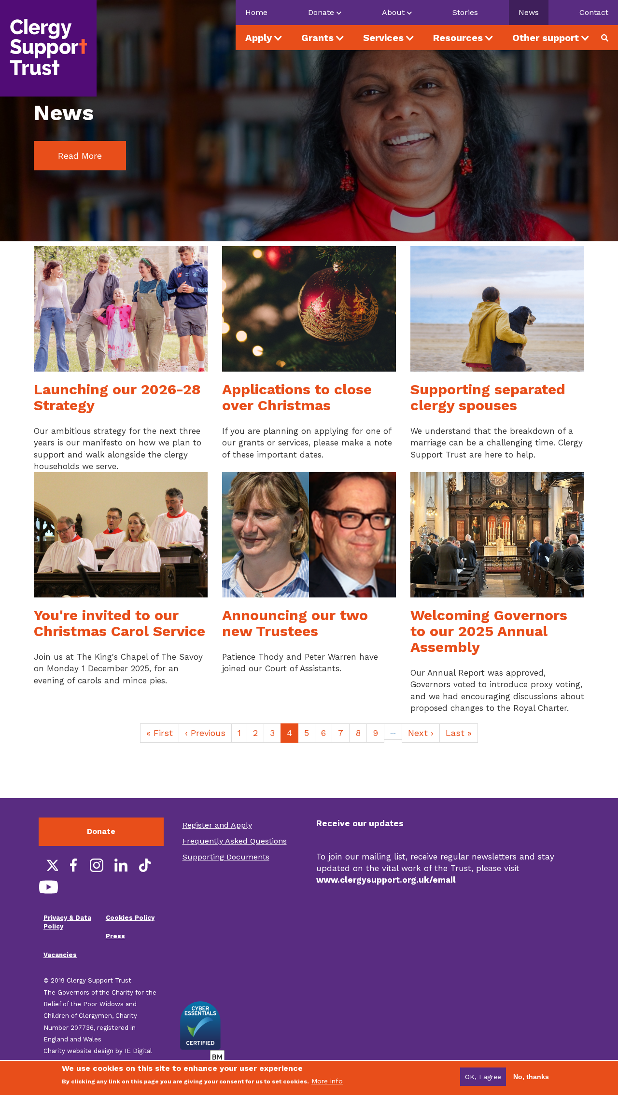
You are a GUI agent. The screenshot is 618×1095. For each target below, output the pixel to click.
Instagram (96, 865)
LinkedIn (120, 865)
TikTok (144, 865)
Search (608, 38)
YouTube (48, 887)
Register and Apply (217, 825)
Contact (593, 12)
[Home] (48, 48)
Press (115, 936)
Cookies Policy (130, 917)
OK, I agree (483, 1077)
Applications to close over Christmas (297, 397)
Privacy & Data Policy (67, 922)
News (529, 12)
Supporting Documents (226, 856)
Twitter (48, 865)
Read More (80, 156)
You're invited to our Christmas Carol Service (119, 623)
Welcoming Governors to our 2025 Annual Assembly (488, 631)
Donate (101, 831)
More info (327, 1081)
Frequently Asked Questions (235, 841)
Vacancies (60, 954)
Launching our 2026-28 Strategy (117, 397)
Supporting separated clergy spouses (487, 397)
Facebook (72, 865)
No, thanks (531, 1077)
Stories (465, 12)
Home (256, 12)
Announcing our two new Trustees (295, 623)
